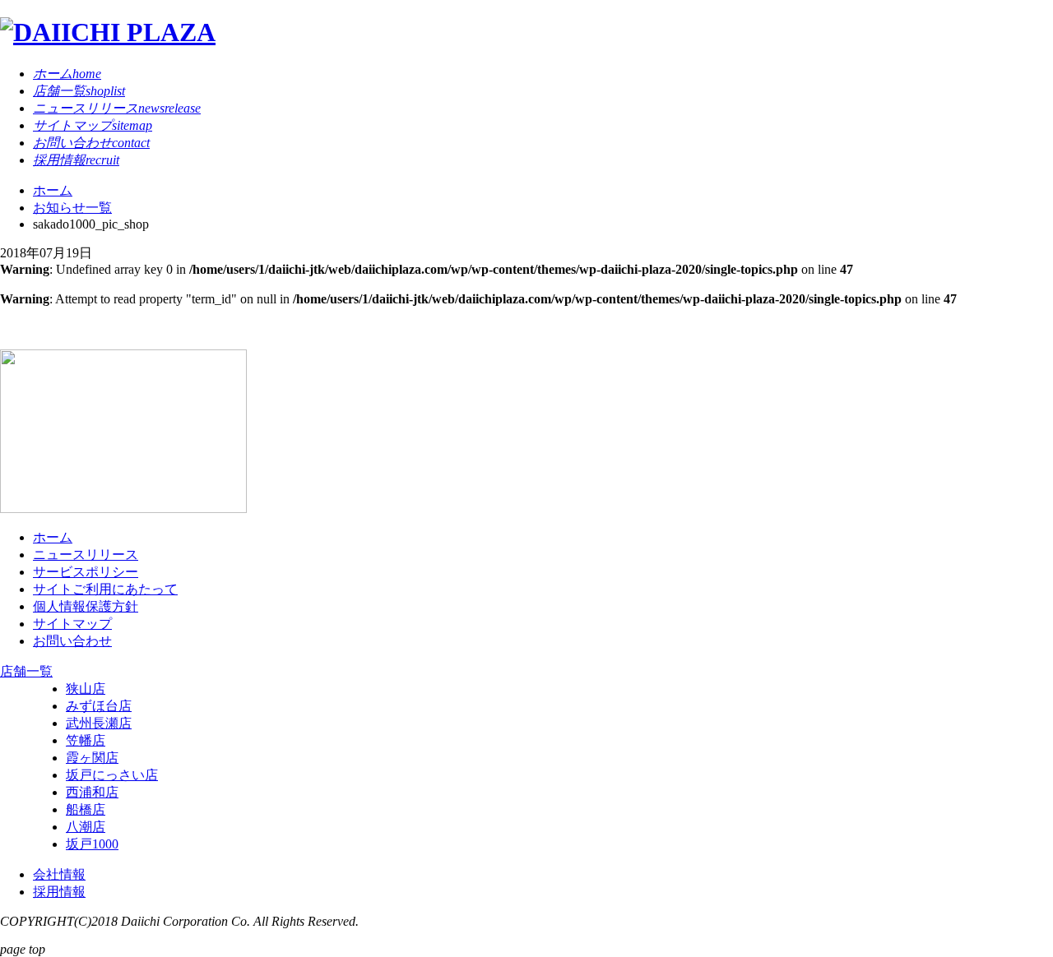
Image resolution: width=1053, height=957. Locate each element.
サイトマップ (72, 624)
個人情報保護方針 (85, 606)
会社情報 (59, 874)
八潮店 (85, 827)
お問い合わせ (72, 641)
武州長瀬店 (99, 723)
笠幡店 (85, 740)
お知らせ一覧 (72, 208)
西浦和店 (92, 792)
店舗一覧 (26, 671)
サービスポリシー (85, 572)
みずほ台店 (99, 706)
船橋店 (85, 809)
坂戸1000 (92, 844)
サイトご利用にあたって (105, 589)
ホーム (52, 190)
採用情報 (59, 892)
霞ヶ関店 (92, 758)
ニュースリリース (85, 555)
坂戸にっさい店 (112, 775)
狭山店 (85, 689)
